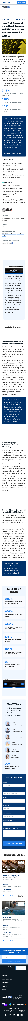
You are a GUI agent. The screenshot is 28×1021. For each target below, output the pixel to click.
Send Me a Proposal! (14, 961)
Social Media (20, 234)
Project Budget (7, 820)
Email (5, 790)
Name (5, 782)
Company (6, 805)
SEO (3, 234)
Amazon (4, 235)
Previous (5, 684)
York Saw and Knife (11, 276)
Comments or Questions (10, 828)
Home (4, 19)
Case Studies (19, 19)
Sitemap (3, 1011)
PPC (5, 234)
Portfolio (10, 19)
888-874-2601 (6, 2)
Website (5, 797)
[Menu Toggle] (25, 7)
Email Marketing (11, 234)
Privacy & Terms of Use (10, 1011)
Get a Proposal (21, 2)
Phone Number (7, 813)
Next (22, 684)
